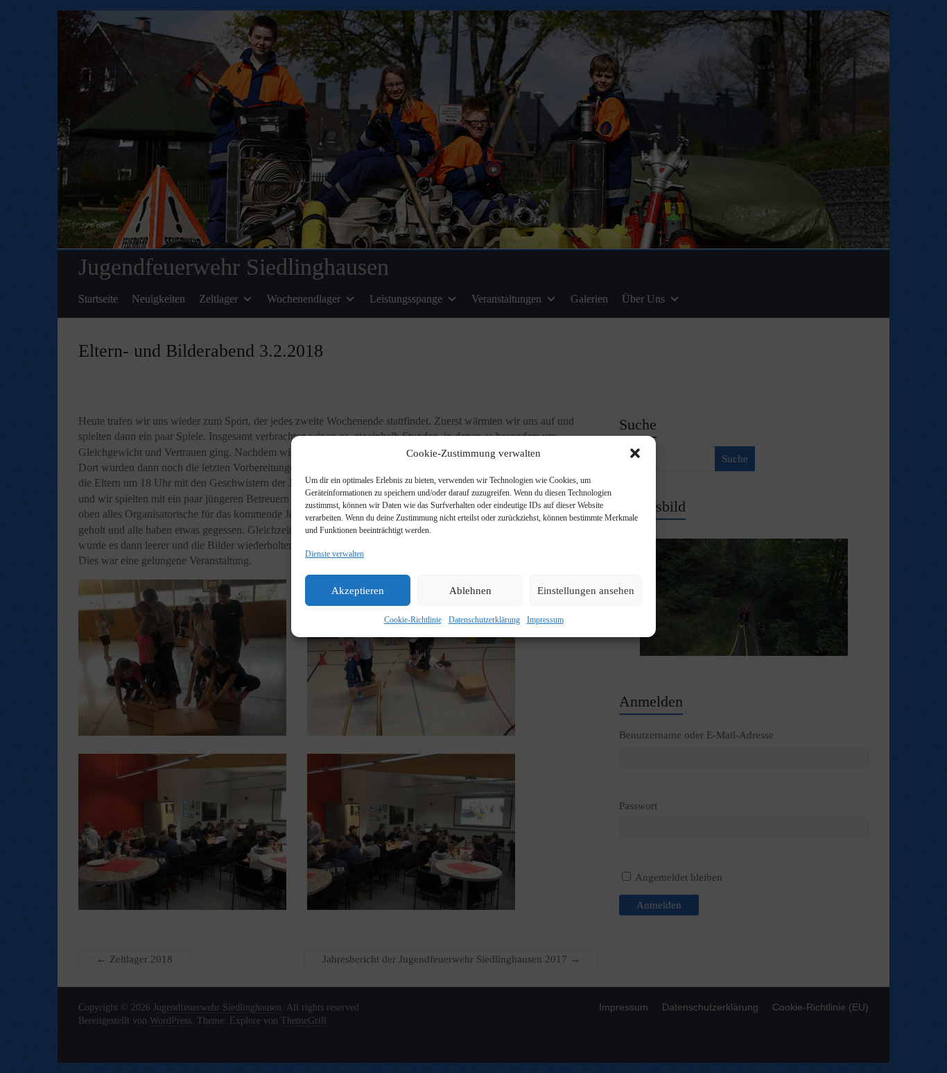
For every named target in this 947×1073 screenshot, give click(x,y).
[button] (635, 453)
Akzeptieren (357, 590)
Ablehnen (470, 590)
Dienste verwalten (334, 554)
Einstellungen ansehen (585, 590)
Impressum (545, 620)
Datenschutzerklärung (484, 620)
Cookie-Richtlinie (413, 620)
